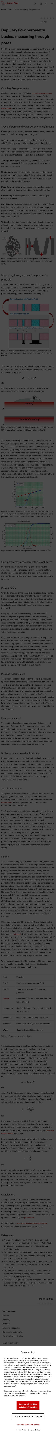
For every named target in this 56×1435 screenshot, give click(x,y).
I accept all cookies (28, 1405)
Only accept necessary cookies (28, 1416)
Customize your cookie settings (28, 1424)
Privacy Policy (21, 1430)
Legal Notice (35, 1430)
